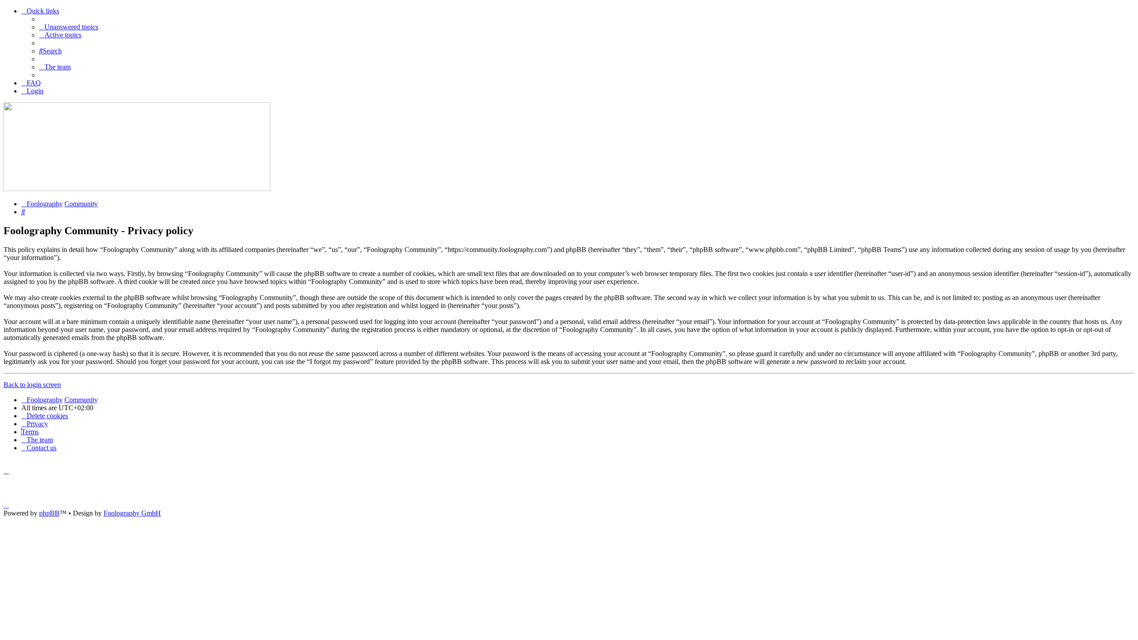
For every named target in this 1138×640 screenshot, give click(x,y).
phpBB (49, 513)
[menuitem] (68, 27)
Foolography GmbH (132, 513)
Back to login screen (32, 384)
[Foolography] (137, 188)
